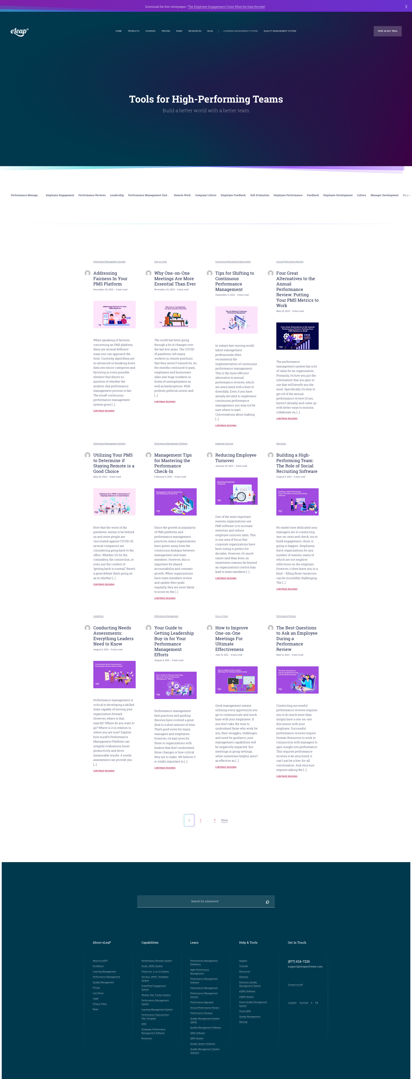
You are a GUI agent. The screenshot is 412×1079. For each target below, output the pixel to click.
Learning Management (104, 971)
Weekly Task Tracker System (156, 995)
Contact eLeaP (295, 984)
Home (119, 31)
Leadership (98, 616)
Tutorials (243, 966)
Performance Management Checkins (170, 443)
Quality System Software (202, 1043)
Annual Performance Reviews (289, 261)
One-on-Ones (160, 261)
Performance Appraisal (201, 1002)
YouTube (303, 1002)
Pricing (166, 31)
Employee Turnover (224, 443)
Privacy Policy (100, 1004)
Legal (95, 998)
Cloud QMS (245, 1011)
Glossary (243, 976)
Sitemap (243, 1022)
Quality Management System (280, 31)
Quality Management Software (205, 1027)
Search (268, 901)
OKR (143, 1024)
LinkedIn (292, 1002)
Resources (194, 31)
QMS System (197, 1038)
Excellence (98, 966)
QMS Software (197, 1033)
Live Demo (98, 993)
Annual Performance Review (204, 1007)
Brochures (146, 1038)
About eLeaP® (100, 960)
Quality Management (103, 982)
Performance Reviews (286, 616)
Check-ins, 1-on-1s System (155, 971)
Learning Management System (240, 31)
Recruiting (281, 443)
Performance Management (166, 616)
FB (316, 1002)
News (95, 1009)
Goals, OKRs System (152, 966)
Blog (210, 31)
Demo (179, 31)
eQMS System (246, 996)
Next (224, 820)
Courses (150, 31)
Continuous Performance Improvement (233, 261)
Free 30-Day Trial (388, 31)
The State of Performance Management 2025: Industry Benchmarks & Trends (222, 7)
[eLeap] (34, 32)
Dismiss (405, 6)
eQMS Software (247, 991)
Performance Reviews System (156, 960)
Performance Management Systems (109, 261)
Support (243, 960)
